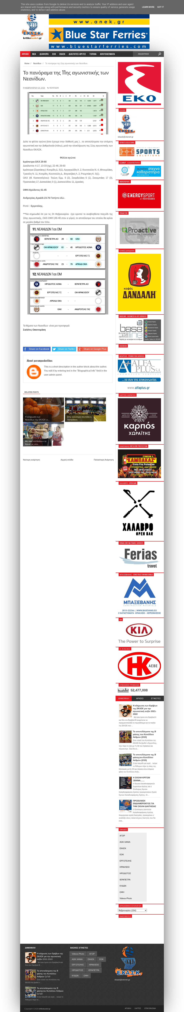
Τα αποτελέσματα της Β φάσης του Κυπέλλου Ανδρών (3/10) (47, 974)
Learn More (148, 7)
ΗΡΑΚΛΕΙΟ (125, 867)
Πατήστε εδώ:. (58, 198)
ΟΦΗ (122, 892)
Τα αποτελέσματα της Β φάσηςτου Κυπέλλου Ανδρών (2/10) (50, 991)
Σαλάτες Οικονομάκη (34, 330)
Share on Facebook (39, 349)
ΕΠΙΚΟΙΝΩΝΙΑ (150, 1008)
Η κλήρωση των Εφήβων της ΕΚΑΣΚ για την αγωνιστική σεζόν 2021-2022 (50, 956)
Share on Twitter (66, 349)
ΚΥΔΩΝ (123, 886)
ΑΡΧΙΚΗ (128, 1008)
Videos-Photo (126, 898)
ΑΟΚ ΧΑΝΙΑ (125, 842)
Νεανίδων (54, 88)
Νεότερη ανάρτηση (31, 460)
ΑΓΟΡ (122, 836)
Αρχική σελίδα (67, 460)
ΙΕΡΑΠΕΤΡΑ (125, 879)
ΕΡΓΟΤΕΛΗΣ (126, 861)
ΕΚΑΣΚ (123, 848)
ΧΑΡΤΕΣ (138, 1008)
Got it (160, 7)
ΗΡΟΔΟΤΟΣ (125, 873)
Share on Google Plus (95, 349)
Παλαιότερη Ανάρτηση (104, 460)
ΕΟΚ (122, 854)
